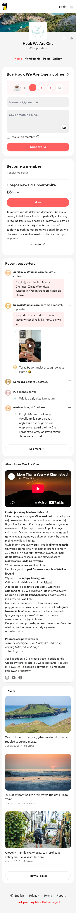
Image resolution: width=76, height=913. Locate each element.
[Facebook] (20, 677)
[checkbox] (21, 136)
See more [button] (36, 244)
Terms (48, 895)
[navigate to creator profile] (38, 31)
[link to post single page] (38, 722)
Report (61, 895)
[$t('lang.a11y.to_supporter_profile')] (15, 332)
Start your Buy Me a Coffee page (37, 902)
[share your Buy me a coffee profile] (71, 38)
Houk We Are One (38, 43)
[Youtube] (13, 677)
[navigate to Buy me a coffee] (4, 6)
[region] (38, 111)
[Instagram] (7, 677)
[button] (71, 7)
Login (62, 6)
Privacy (34, 895)
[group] (38, 215)
